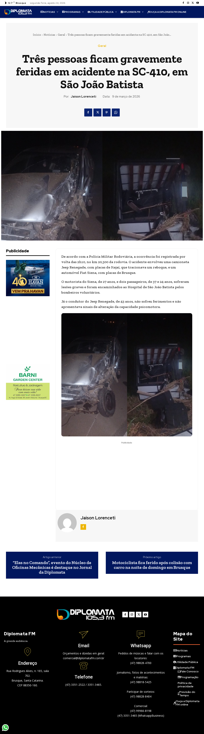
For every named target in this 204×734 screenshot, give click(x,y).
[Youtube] (197, 3)
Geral (61, 35)
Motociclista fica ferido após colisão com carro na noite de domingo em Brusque (152, 565)
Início (37, 35)
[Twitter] (192, 3)
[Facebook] (183, 3)
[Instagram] (188, 3)
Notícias (49, 35)
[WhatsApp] (116, 112)
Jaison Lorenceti (83, 96)
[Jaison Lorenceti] (67, 522)
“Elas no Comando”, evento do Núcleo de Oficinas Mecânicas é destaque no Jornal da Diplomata (52, 567)
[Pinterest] (107, 112)
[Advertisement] (36, 330)
